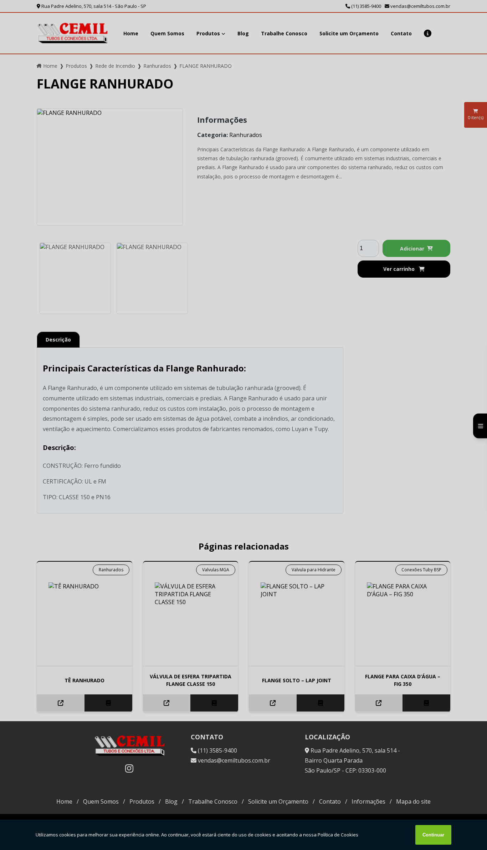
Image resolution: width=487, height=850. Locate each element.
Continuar (433, 835)
